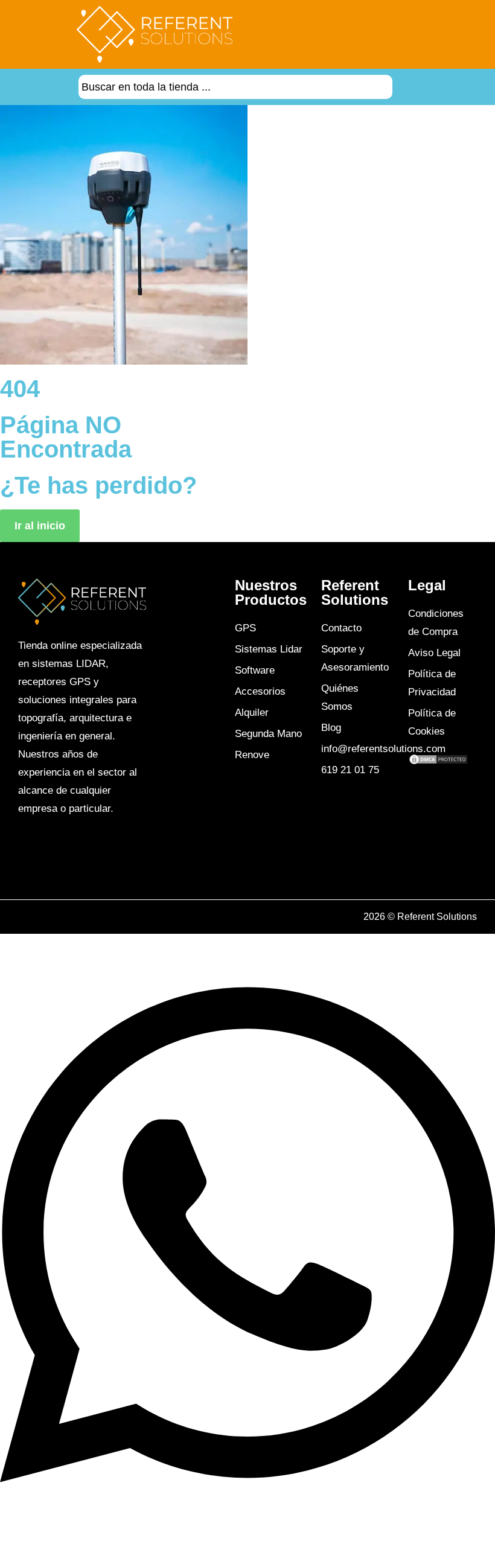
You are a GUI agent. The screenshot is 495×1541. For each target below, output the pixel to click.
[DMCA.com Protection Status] (438, 762)
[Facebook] (23, 852)
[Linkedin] (51, 852)
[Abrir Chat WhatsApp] (247, 1514)
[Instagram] (37, 852)
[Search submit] (407, 87)
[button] (343, 34)
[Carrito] (436, 34)
